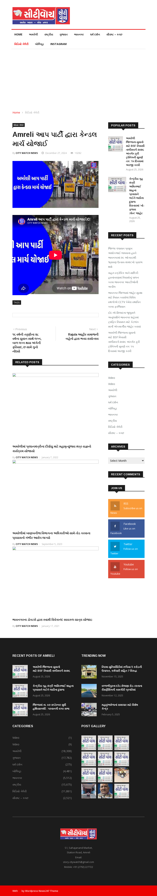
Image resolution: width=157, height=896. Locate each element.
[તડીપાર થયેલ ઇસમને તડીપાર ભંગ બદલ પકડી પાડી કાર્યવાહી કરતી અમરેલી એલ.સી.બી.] (88, 797)
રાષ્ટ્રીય (48, 34)
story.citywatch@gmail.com (78, 862)
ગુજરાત (64, 34)
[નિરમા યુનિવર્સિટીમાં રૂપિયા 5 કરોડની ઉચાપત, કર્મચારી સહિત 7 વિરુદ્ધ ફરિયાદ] (90, 672)
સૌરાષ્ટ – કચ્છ (114, 34)
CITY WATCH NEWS (27, 153)
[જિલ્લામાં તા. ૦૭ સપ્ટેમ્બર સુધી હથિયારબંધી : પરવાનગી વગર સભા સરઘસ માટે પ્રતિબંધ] (21, 710)
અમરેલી (33, 34)
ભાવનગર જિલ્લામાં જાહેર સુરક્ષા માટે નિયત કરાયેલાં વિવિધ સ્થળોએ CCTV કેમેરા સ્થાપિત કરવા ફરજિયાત (125, 299)
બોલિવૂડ (39, 44)
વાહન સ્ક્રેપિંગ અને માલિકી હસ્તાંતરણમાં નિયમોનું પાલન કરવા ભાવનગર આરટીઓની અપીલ (123, 279)
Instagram (58, 44)
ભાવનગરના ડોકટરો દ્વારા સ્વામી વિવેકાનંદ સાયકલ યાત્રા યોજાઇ (52, 619)
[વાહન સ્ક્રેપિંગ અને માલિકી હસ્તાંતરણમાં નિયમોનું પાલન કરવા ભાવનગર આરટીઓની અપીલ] (105, 749)
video (111, 384)
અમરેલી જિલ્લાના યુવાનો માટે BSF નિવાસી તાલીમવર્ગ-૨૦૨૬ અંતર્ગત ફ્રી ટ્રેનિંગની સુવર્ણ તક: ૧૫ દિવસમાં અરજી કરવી (124, 342)
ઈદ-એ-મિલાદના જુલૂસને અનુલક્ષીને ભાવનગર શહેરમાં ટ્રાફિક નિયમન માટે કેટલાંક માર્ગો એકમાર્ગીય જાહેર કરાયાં (124, 319)
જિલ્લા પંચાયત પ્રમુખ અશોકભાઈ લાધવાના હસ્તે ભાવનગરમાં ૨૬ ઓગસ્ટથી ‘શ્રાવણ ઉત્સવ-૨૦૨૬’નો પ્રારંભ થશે (125, 258)
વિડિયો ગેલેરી (21, 44)
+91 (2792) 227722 (83, 867)
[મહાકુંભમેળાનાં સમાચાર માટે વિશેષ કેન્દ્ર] (90, 710)
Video (111, 378)
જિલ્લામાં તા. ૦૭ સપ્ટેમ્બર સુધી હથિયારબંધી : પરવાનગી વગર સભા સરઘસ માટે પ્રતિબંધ (51, 708)
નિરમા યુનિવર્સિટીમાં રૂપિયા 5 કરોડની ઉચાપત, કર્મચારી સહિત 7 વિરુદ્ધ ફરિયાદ (122, 670)
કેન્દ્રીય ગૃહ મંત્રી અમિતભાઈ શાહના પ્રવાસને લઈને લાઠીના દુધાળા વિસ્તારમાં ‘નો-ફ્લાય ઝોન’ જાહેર (53, 689)
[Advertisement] (78, 78)
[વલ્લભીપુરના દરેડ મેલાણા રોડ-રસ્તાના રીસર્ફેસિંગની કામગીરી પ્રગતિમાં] (90, 691)
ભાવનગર (79, 34)
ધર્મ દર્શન (95, 34)
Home (18, 34)
